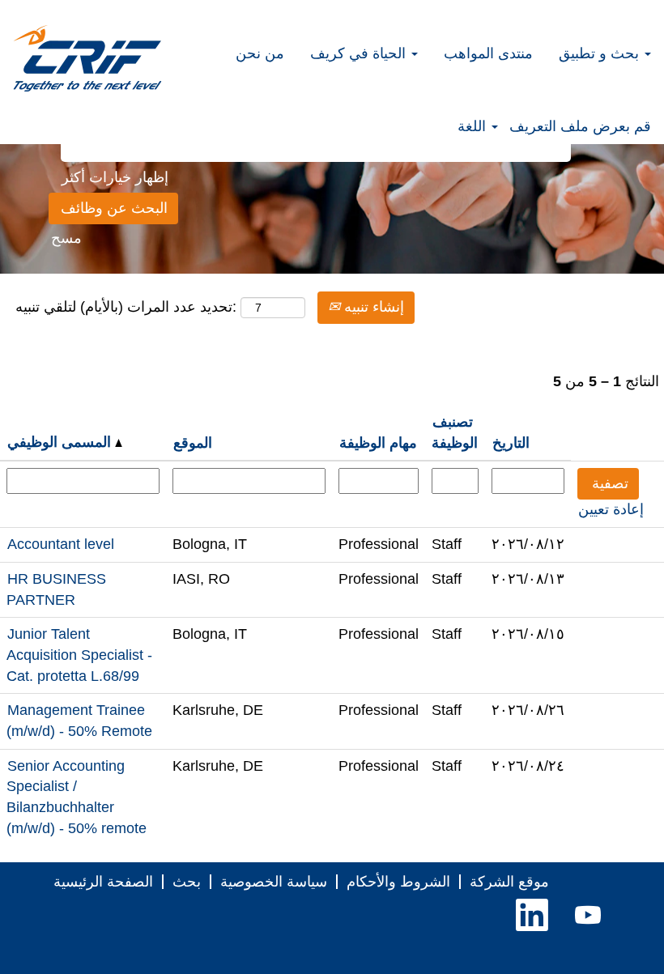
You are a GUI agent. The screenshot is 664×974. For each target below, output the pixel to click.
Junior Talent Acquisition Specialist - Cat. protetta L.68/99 (79, 654)
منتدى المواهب (488, 53)
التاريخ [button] (511, 443)
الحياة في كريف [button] (360, 53)
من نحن (260, 53)
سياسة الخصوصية (273, 882)
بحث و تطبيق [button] (601, 53)
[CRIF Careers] (87, 58)
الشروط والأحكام (398, 882)
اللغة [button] (474, 126)
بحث (186, 882)
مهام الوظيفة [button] (378, 443)
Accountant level (60, 544)
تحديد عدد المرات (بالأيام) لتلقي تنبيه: (125, 307)
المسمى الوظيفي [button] (61, 442)
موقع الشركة (509, 882)
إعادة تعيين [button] (611, 509)
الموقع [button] (192, 443)
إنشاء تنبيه (372, 307)
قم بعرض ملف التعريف (580, 126)
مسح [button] (66, 238)
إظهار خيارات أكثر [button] (115, 177)
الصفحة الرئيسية (103, 882)
